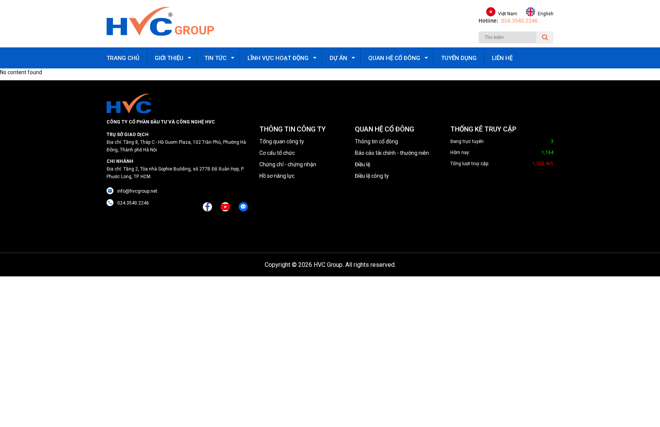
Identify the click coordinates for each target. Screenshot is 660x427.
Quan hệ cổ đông (394, 58)
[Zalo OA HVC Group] (243, 206)
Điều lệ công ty (372, 176)
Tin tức (215, 58)
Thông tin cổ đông (376, 141)
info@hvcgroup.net (137, 191)
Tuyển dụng (459, 58)
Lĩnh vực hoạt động (278, 58)
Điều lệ (362, 164)
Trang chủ (123, 58)
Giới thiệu (169, 58)
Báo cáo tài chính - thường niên (392, 153)
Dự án (338, 58)
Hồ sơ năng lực (276, 176)
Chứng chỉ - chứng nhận (287, 164)
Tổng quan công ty (281, 141)
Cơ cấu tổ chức (277, 153)
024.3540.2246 (519, 20)
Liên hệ (502, 58)
